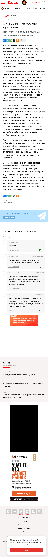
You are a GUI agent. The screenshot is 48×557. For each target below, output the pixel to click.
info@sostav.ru (24, 514)
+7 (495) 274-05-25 (24, 517)
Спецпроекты (30, 8)
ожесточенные (38, 143)
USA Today (14, 106)
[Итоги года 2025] (27, 2)
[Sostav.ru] (14, 2)
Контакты (24, 521)
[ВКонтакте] (4, 40)
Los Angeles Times (28, 106)
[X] (14, 40)
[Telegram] (7, 40)
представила (9, 166)
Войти (5, 237)
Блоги (17, 8)
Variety (24, 71)
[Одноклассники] (17, 40)
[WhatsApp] (10, 40)
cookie (31, 540)
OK (26, 550)
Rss (24, 532)
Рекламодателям (24, 525)
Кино (6, 362)
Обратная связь (24, 528)
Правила (11, 237)
